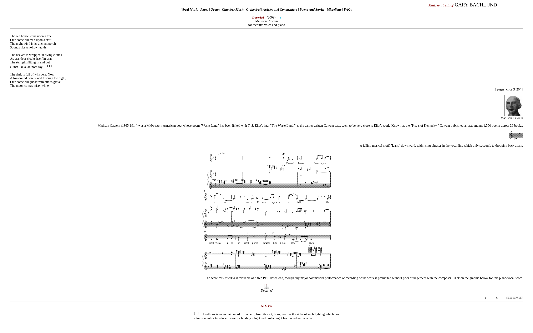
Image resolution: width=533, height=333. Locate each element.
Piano (204, 9)
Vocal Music (189, 9)
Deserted (267, 290)
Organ (215, 9)
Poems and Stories (312, 9)
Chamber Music (233, 9)
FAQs (348, 9)
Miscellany (334, 9)
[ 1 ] (49, 65)
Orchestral (253, 9)
